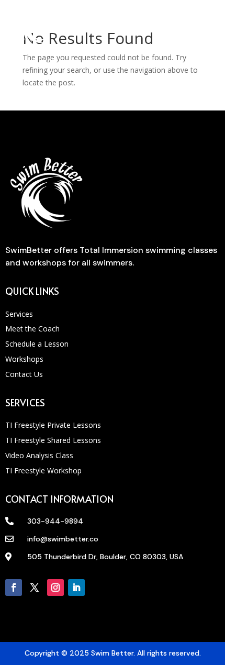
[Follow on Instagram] (55, 587)
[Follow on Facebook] (13, 587)
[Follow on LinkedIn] (76, 587)
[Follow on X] (34, 587)
